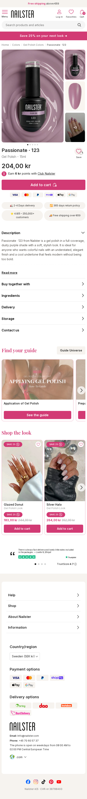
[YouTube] (59, 782)
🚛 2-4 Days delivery (22, 205)
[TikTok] (43, 782)
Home (5, 44)
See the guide (38, 415)
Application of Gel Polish (21, 403)
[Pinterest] (51, 782)
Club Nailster (46, 173)
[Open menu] (5, 12)
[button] (43, 595)
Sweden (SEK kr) (23, 656)
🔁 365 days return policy (65, 205)
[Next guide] (81, 390)
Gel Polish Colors (33, 44)
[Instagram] (36, 782)
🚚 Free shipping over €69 (65, 215)
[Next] (81, 487)
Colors (16, 44)
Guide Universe (71, 350)
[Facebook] (28, 782)
